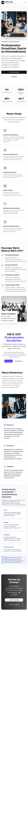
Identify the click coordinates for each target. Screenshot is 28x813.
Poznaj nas (8, 361)
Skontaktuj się (18, 361)
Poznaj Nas (14, 76)
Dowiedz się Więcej (14, 604)
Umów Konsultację (14, 72)
